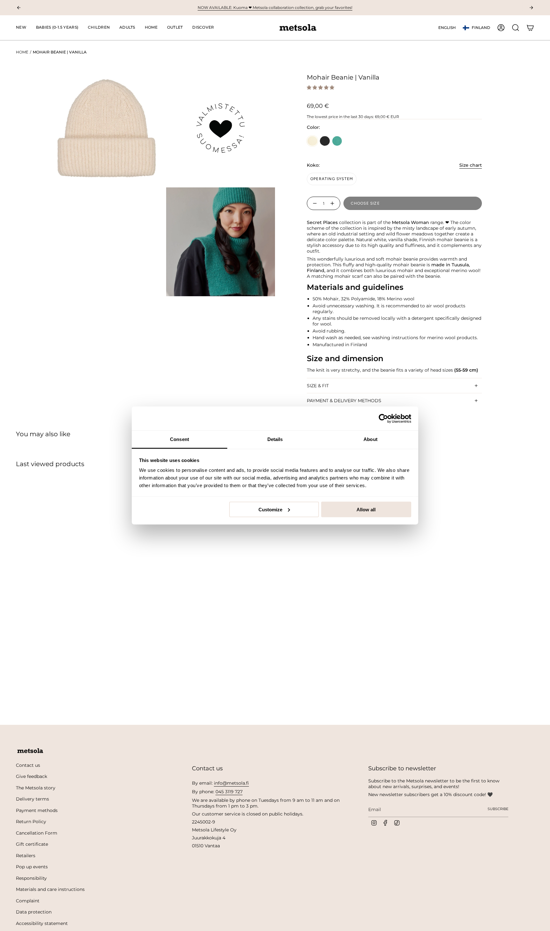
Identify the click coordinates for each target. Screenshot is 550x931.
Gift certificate (32, 844)
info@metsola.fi (231, 783)
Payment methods (37, 810)
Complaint (27, 901)
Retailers (25, 855)
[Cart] (530, 27)
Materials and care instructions (50, 889)
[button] (57, 27)
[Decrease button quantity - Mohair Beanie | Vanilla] (313, 203)
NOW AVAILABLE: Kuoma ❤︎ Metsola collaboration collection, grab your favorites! (275, 7)
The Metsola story (35, 788)
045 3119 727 (229, 791)
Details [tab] (275, 439)
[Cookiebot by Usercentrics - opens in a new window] (383, 418)
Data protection (34, 912)
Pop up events (32, 867)
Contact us (28, 765)
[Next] (531, 7)
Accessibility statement (42, 923)
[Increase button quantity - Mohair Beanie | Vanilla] (333, 203)
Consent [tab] (179, 439)
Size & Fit (318, 385)
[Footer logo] (30, 751)
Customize (270, 509)
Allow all (366, 509)
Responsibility (31, 878)
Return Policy (31, 821)
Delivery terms (32, 799)
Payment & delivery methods (344, 400)
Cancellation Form (36, 833)
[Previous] (19, 7)
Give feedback (31, 776)
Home (22, 52)
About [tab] (370, 439)
